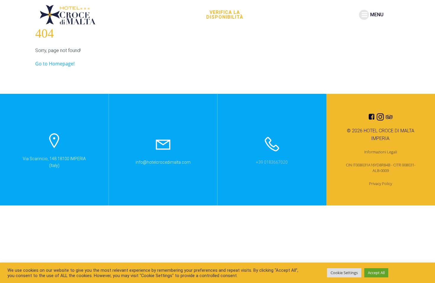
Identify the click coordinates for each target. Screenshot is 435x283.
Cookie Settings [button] (344, 272)
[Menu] (364, 15)
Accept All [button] (376, 272)
